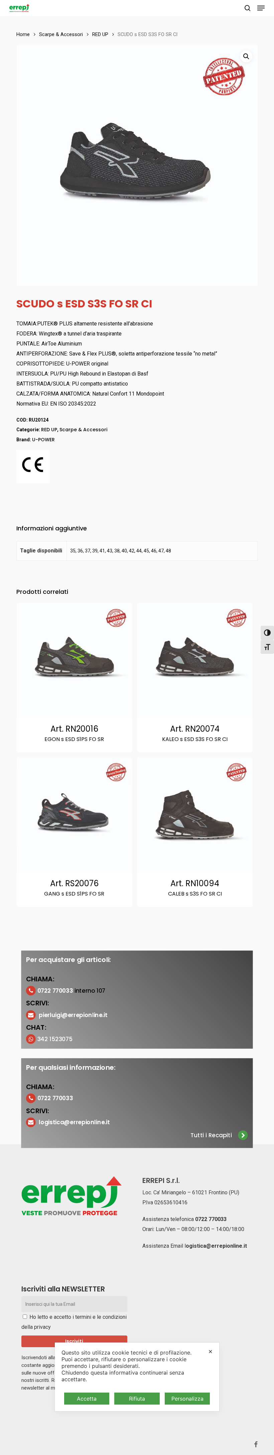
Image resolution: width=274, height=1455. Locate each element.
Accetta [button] (87, 1398)
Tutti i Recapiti (211, 1135)
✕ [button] (210, 1351)
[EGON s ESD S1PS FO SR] (74, 660)
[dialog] (137, 1377)
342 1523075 (55, 1039)
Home (23, 34)
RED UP (100, 34)
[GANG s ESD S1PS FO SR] (74, 815)
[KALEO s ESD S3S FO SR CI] (195, 660)
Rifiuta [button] (137, 1398)
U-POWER (43, 439)
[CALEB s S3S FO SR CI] (195, 815)
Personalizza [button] (187, 1398)
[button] (261, 8)
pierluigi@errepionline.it (73, 1015)
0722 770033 (211, 1219)
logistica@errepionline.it (74, 1122)
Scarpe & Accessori (61, 34)
